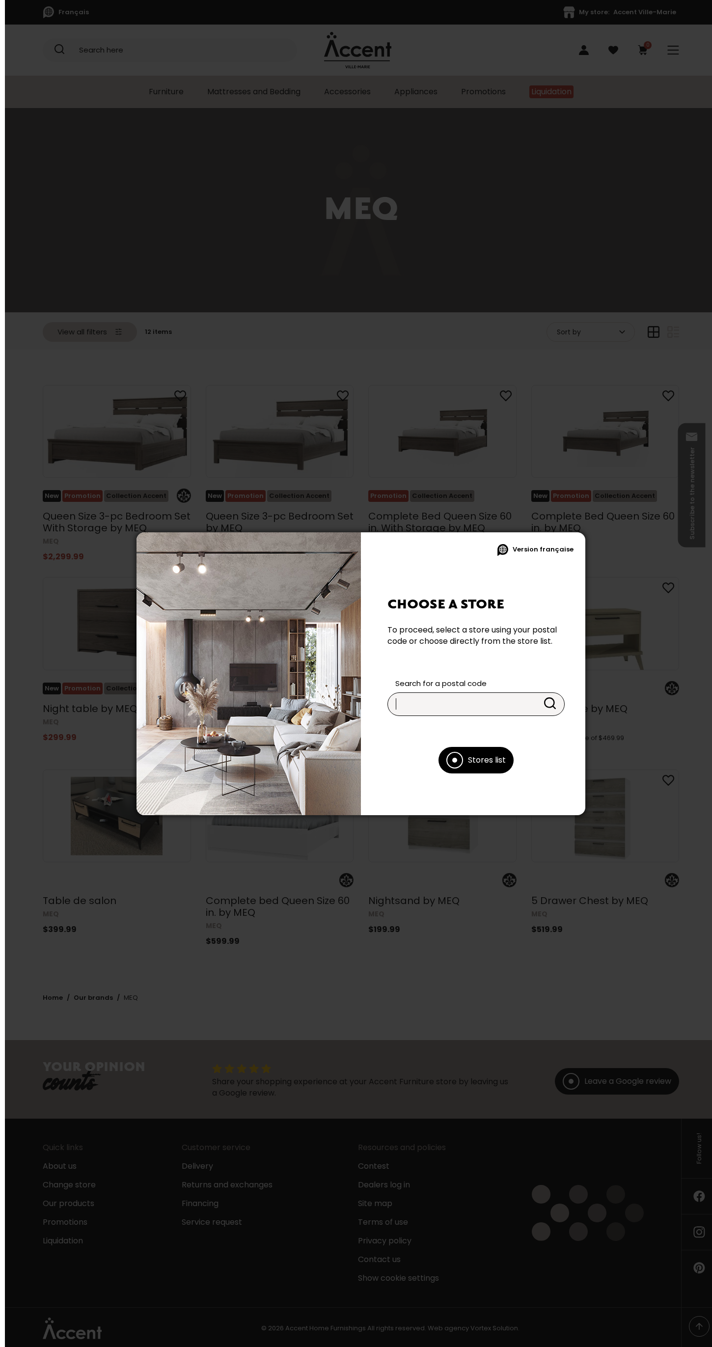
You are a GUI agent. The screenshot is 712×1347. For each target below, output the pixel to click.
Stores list (487, 760)
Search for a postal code (441, 683)
